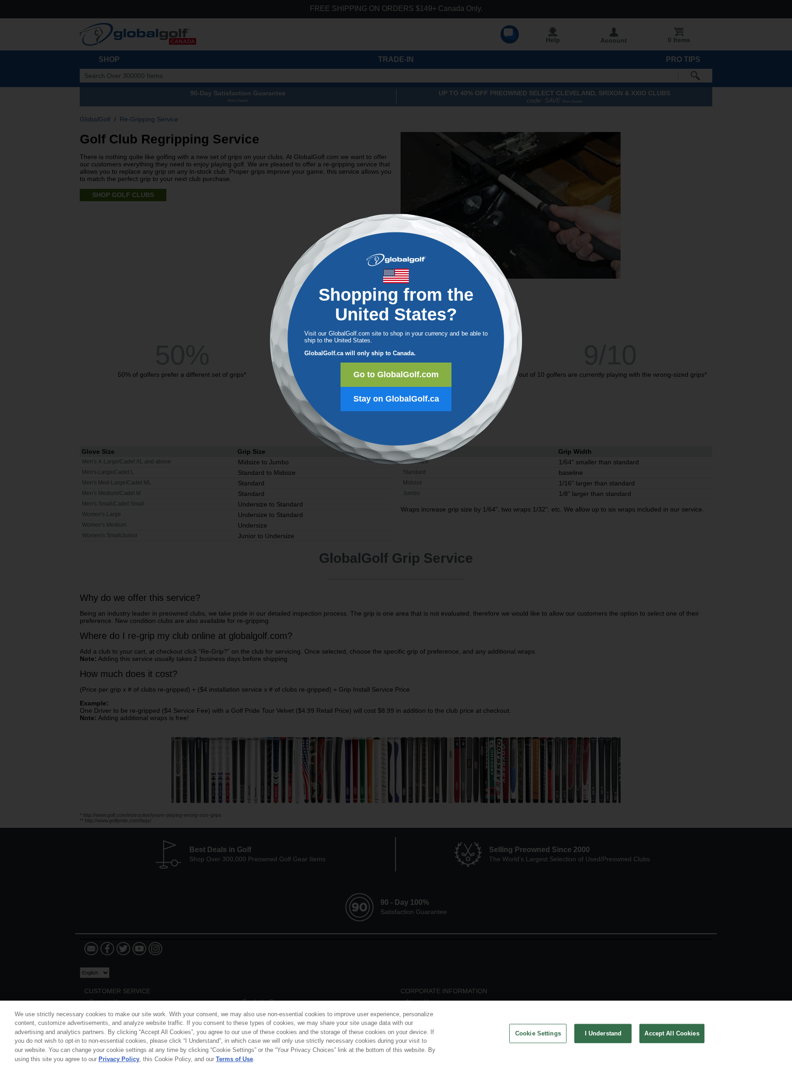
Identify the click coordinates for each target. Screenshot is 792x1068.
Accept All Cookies (671, 1033)
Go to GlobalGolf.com (396, 374)
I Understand (603, 1033)
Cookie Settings (538, 1033)
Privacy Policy (119, 1058)
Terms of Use (234, 1058)
